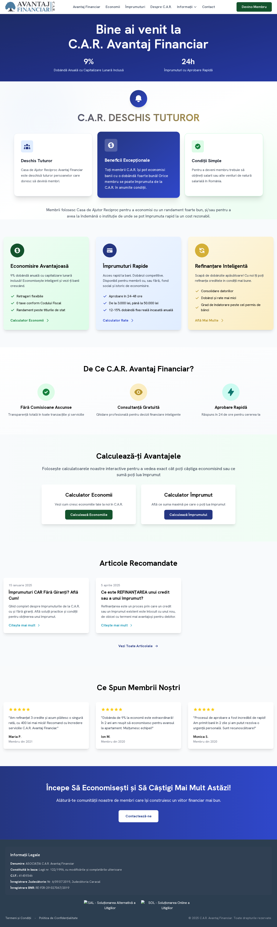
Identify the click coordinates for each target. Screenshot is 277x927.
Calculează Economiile (88, 514)
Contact (208, 7)
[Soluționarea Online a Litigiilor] (167, 905)
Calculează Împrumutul (188, 514)
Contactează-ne (138, 816)
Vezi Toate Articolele (135, 646)
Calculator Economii (27, 320)
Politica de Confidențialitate (58, 918)
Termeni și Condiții (18, 918)
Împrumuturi (135, 7)
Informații (185, 7)
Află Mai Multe (206, 320)
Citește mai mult (22, 625)
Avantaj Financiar (86, 7)
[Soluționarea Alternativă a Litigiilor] (110, 905)
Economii (113, 7)
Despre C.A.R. (161, 7)
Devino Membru (254, 7)
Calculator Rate (115, 320)
